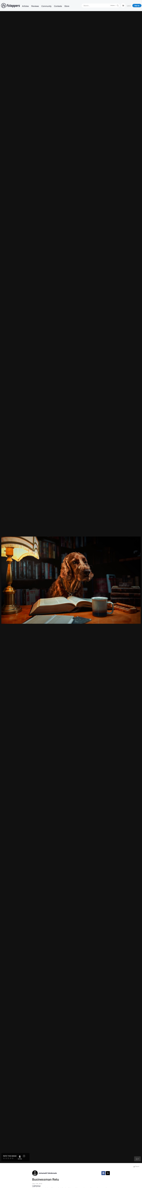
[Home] (10, 5)
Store (66, 6)
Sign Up (136, 6)
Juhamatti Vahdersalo (48, 1173)
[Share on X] (108, 1173)
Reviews (35, 6)
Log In (129, 5)
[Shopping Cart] (123, 5)
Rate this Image (10, 1156)
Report (137, 1166)
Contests (58, 6)
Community (46, 6)
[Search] (117, 5)
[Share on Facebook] (103, 1173)
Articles (25, 6)
